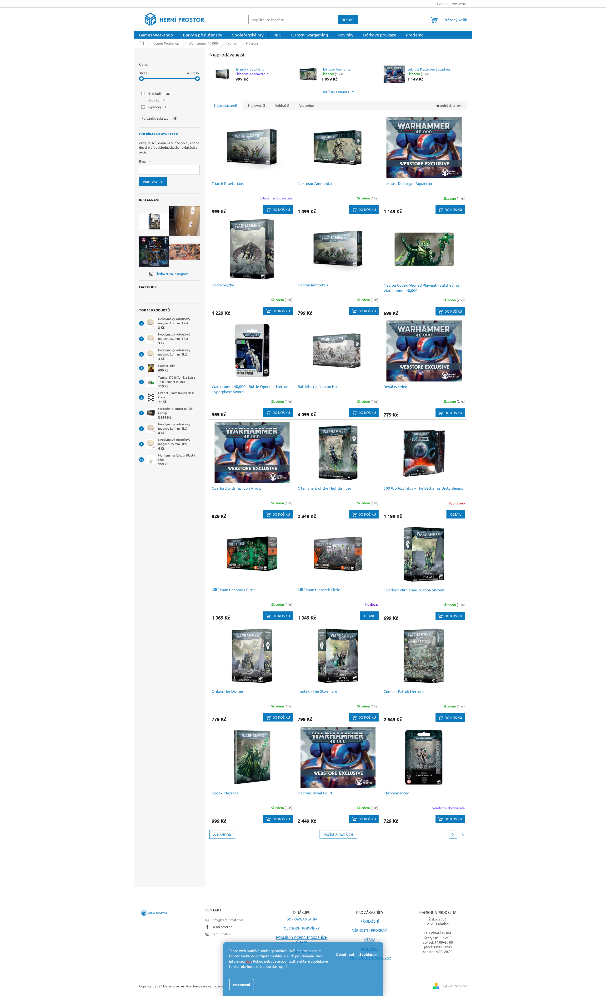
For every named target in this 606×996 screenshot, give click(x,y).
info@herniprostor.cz (227, 920)
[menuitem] (156, 35)
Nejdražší (282, 105)
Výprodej (157, 107)
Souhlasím (368, 954)
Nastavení (241, 984)
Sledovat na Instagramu (172, 273)
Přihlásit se (153, 181)
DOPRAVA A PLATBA (301, 919)
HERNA (369, 939)
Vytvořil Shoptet (454, 986)
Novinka (156, 100)
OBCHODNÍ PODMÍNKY (302, 928)
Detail (455, 514)
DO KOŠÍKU (281, 209)
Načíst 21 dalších (338, 834)
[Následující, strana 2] (453, 834)
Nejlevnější (256, 105)
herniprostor (221, 934)
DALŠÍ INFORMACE (335, 92)
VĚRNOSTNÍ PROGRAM (369, 930)
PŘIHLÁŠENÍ (370, 921)
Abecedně (306, 105)
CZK (440, 4)
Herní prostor (222, 927)
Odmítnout (345, 954)
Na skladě (158, 93)
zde (248, 961)
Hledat (348, 19)
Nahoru (224, 834)
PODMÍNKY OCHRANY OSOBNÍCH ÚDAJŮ (301, 939)
